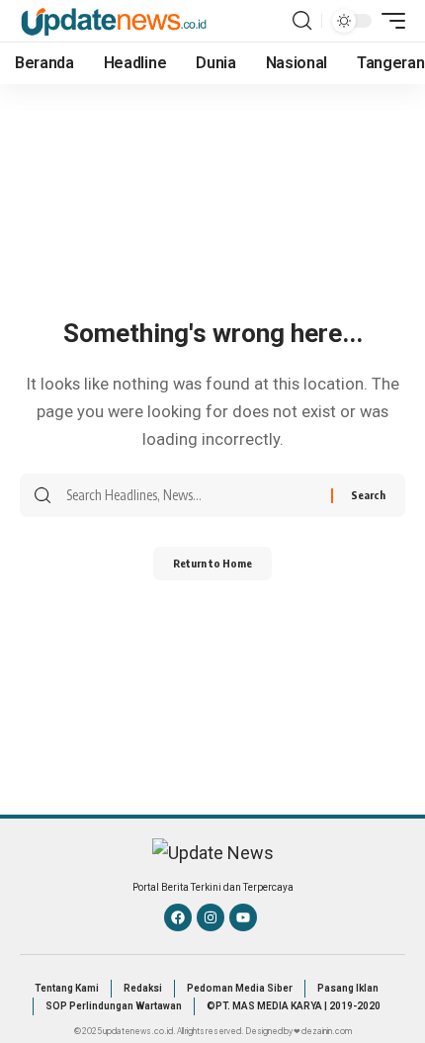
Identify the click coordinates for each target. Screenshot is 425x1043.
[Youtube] (243, 917)
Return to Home (212, 563)
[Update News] (114, 20)
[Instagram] (210, 917)
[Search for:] (191, 495)
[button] (302, 21)
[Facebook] (178, 917)
